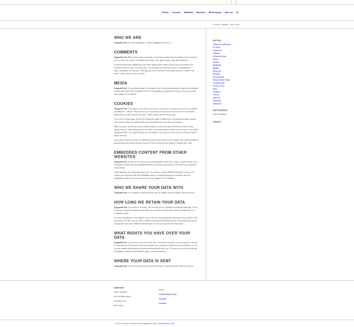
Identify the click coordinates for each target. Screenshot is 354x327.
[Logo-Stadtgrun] (135, 12)
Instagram (163, 298)
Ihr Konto (216, 47)
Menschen (217, 71)
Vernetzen (217, 100)
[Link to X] (238, 2)
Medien (216, 68)
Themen (216, 94)
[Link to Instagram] (229, 2)
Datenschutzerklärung (221, 44)
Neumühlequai (218, 77)
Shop (215, 88)
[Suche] (237, 12)
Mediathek (217, 65)
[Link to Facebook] (234, 2)
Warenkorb (217, 103)
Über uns (216, 97)
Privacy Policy (219, 85)
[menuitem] (165, 12)
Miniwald (216, 74)
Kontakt (216, 62)
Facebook (162, 303)
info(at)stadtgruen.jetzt (168, 294)
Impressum (217, 50)
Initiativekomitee (219, 56)
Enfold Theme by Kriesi (166, 323)
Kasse (215, 59)
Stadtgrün (217, 91)
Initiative (216, 53)
